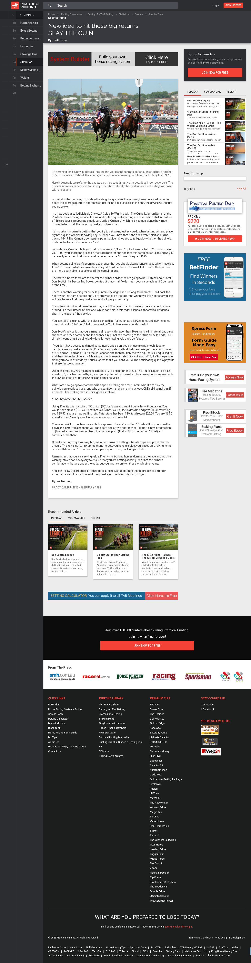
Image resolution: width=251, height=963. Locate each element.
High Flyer (155, 755)
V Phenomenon (158, 769)
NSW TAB (83, 951)
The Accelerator (159, 802)
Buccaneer (156, 760)
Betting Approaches (31, 38)
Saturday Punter (159, 732)
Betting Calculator (58, 718)
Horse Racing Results (180, 955)
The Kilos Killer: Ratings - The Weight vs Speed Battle (158, 556)
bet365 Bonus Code (219, 955)
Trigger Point (157, 854)
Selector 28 (156, 765)
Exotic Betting (28, 30)
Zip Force (155, 877)
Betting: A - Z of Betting (29, 14)
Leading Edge (158, 849)
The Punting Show (109, 704)
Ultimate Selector (159, 737)
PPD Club (194, 216)
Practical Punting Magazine (114, 737)
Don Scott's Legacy (62, 554)
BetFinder (53, 704)
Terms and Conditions (201, 937)
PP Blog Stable (107, 732)
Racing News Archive (111, 755)
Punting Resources (71, 14)
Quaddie (157, 951)
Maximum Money (159, 751)
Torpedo (155, 746)
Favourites (26, 46)
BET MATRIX (157, 718)
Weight (24, 77)
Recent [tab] (95, 518)
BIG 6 (145, 951)
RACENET (69, 951)
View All (241, 188)
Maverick (155, 797)
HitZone (154, 793)
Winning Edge (158, 807)
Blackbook (54, 727)
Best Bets (94, 955)
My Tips (52, 737)
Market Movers (56, 723)
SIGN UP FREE (233, 5)
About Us (53, 742)
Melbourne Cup (193, 951)
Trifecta (123, 951)
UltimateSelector (159, 896)
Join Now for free (147, 645)
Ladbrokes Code (57, 947)
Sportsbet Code (138, 947)
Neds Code (76, 947)
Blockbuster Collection (163, 882)
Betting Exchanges (31, 85)
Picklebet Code (94, 947)
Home (51, 14)
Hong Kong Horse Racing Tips (221, 951)
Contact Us (54, 751)
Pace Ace (155, 727)
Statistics (26, 62)
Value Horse (157, 821)
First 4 (135, 951)
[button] (186, 219)
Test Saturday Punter (161, 900)
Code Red (155, 774)
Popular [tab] (56, 518)
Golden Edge (157, 723)
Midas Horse (157, 858)
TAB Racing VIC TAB (191, 947)
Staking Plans (28, 54)
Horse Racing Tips (116, 947)
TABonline (170, 947)
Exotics (139, 14)
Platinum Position (159, 872)
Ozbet (235, 947)
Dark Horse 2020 (159, 826)
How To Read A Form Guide (118, 955)
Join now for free (215, 72)
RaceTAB (156, 947)
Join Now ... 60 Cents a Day (216, 238)
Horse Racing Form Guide (62, 732)
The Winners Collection (163, 839)
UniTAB (210, 947)
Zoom (153, 867)
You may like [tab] (76, 518)
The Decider (157, 713)
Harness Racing (76, 955)
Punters (200, 955)
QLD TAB (110, 951)
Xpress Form (55, 713)
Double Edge (157, 891)
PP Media (104, 751)
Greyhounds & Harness (112, 723)
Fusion (154, 788)
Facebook (208, 709)
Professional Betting (110, 713)
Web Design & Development (230, 937)
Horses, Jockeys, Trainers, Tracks (67, 746)
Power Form (157, 709)
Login (215, 5)
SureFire (154, 816)
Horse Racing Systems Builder (65, 709)
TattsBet (97, 951)
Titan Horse (156, 844)
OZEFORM (53, 951)
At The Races (55, 955)
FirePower (155, 784)
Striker (153, 830)
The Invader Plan (159, 886)
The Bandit (156, 863)
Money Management (31, 69)
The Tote (223, 947)
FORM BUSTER (158, 742)
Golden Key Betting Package (166, 779)
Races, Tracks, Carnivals (112, 727)
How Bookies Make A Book (203, 156)
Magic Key (156, 812)
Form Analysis (29, 22)
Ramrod (154, 835)
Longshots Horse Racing (150, 955)
